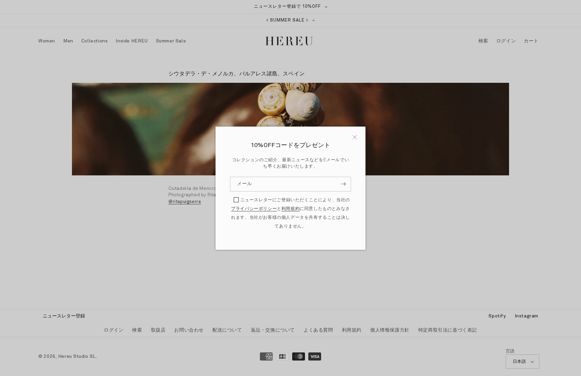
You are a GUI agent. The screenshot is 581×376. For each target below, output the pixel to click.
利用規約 (290, 209)
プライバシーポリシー (254, 209)
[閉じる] (354, 137)
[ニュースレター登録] (343, 184)
